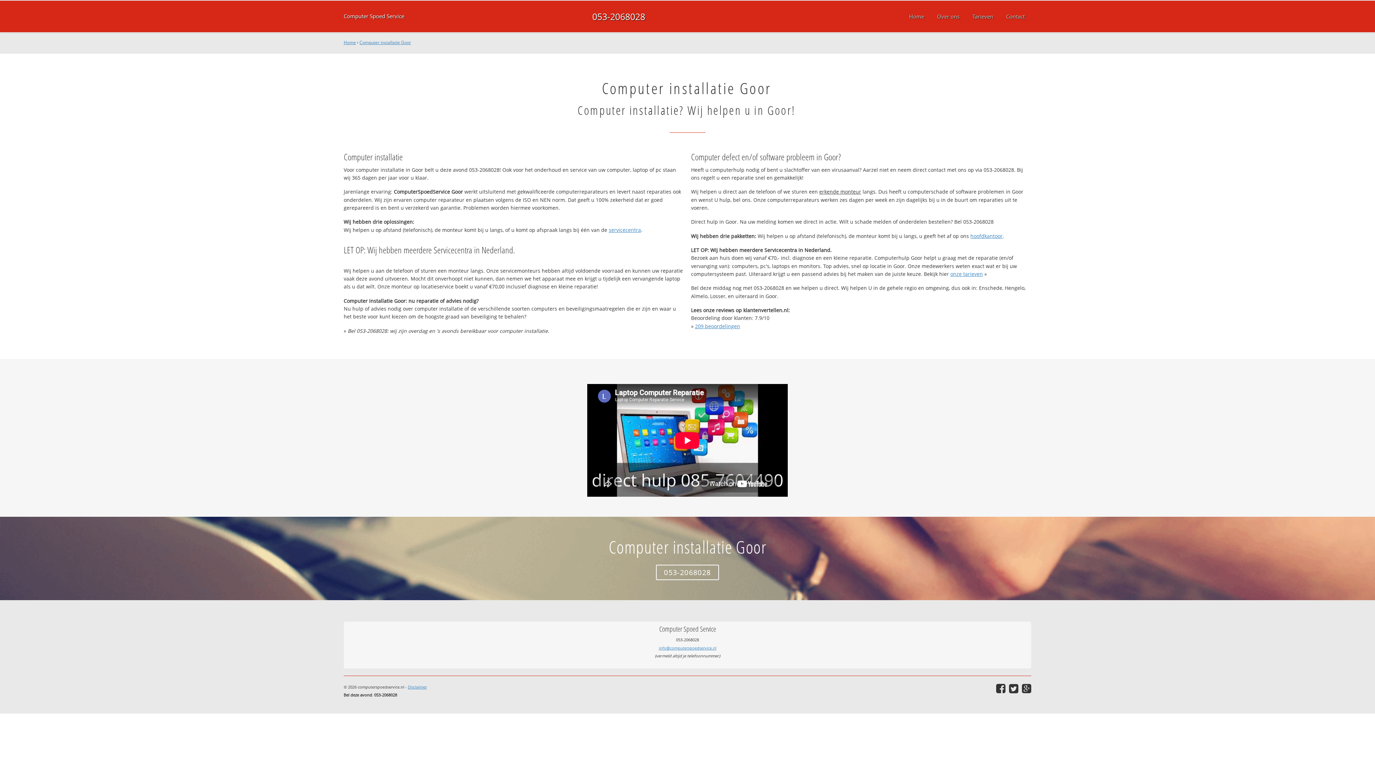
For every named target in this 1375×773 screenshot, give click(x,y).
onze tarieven (966, 274)
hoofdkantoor (986, 236)
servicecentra (625, 230)
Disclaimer (417, 687)
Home (350, 42)
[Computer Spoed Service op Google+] (1026, 688)
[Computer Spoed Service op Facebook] (1000, 688)
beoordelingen (717, 326)
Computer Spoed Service (374, 16)
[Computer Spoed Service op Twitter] (1013, 688)
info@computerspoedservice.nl (688, 648)
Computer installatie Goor (385, 42)
